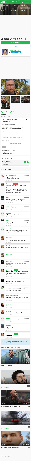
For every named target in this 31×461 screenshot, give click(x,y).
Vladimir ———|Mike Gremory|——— (18, 127)
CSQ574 (8, 220)
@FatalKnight (9, 271)
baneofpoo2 (9, 184)
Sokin (7, 197)
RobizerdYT (9, 213)
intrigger (8, 325)
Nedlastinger (6, 112)
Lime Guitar (9, 237)
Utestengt (15, 183)
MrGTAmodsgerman (11, 175)
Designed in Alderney (6, 455)
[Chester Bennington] (15, 87)
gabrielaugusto (10, 270)
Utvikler (16, 270)
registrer (22, 341)
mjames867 (9, 311)
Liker (14, 112)
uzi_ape (8, 287)
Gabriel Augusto (14, 50)
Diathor (8, 318)
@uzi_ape (8, 297)
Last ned (16, 42)
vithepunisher (9, 206)
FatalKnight (9, 261)
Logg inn (14, 341)
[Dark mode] (27, 2)
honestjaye (9, 304)
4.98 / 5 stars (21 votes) (5, 116)
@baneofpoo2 (10, 215)
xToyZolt (8, 228)
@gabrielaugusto (10, 177)
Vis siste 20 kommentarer (15, 171)
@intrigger (9, 335)
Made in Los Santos (5, 456)
